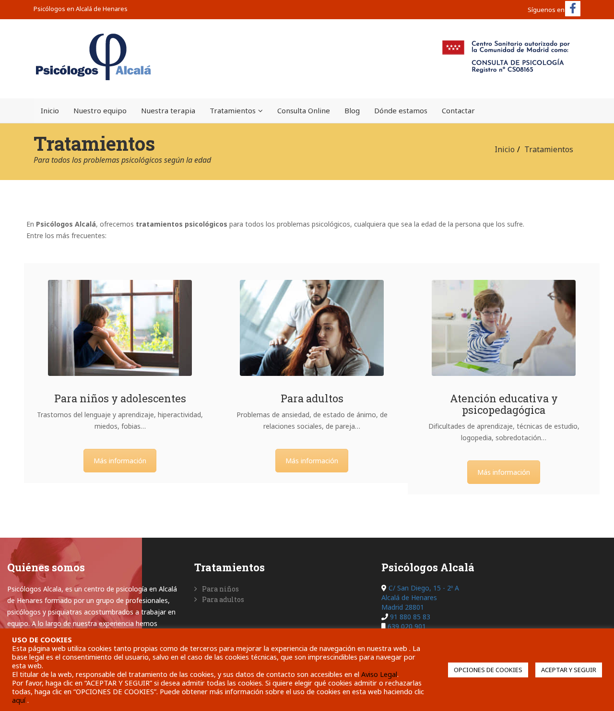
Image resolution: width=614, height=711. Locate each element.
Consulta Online (303, 110)
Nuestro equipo (100, 110)
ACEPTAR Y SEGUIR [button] (568, 669)
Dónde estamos (400, 110)
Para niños (220, 588)
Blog (352, 110)
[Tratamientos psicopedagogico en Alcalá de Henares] (504, 328)
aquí (19, 700)
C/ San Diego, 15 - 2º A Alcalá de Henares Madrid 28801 (420, 597)
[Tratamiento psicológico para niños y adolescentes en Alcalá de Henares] (120, 328)
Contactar (458, 110)
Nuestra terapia (168, 110)
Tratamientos (233, 110)
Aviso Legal (379, 674)
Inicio (50, 110)
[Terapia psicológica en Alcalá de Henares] (312, 328)
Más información (120, 460)
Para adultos (223, 599)
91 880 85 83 (410, 616)
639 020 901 (407, 626)
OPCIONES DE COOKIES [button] (488, 669)
